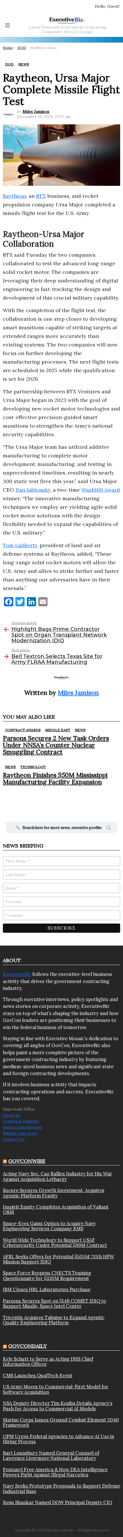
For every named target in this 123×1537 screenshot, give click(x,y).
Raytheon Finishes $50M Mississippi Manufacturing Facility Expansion (55, 778)
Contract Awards (23, 730)
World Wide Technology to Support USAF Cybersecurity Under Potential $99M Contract (55, 1242)
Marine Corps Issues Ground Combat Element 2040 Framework (61, 1422)
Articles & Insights (21, 1121)
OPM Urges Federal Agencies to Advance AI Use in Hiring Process (58, 1439)
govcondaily (27, 1346)
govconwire (26, 1161)
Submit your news (20, 1133)
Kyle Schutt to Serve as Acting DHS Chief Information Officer (48, 1361)
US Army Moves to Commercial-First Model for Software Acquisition (55, 1389)
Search (108, 828)
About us (11, 1115)
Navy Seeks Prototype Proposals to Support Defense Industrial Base (61, 1488)
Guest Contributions (22, 1127)
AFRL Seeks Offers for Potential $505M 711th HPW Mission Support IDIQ (58, 1259)
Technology (33, 767)
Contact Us (14, 1139)
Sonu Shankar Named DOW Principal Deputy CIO (57, 1502)
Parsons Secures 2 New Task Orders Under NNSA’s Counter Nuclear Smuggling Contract (56, 745)
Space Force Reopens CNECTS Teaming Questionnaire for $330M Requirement (47, 1275)
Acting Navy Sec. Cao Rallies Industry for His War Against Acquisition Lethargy (57, 1176)
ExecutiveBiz (17, 974)
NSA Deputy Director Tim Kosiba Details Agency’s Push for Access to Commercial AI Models (57, 1406)
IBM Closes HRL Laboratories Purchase (46, 1289)
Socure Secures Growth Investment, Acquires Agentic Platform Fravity (53, 1193)
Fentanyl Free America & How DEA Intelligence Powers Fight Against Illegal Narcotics (55, 1472)
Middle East (57, 730)
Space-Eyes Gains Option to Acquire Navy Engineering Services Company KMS (49, 1226)
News (80, 730)
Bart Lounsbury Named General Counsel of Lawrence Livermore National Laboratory (51, 1455)
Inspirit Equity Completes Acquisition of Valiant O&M (56, 1209)
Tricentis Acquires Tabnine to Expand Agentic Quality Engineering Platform (53, 1320)
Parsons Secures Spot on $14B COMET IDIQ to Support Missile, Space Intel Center (54, 1303)
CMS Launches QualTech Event (37, 1375)
